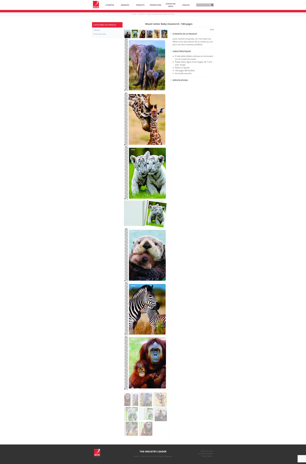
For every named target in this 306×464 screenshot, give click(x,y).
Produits (140, 5)
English (186, 5)
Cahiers (96, 30)
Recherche (212, 5)
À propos (110, 5)
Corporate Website (205, 453)
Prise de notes (99, 34)
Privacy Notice (207, 456)
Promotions (155, 5)
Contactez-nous (171, 5)
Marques (125, 5)
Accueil (134, 14)
